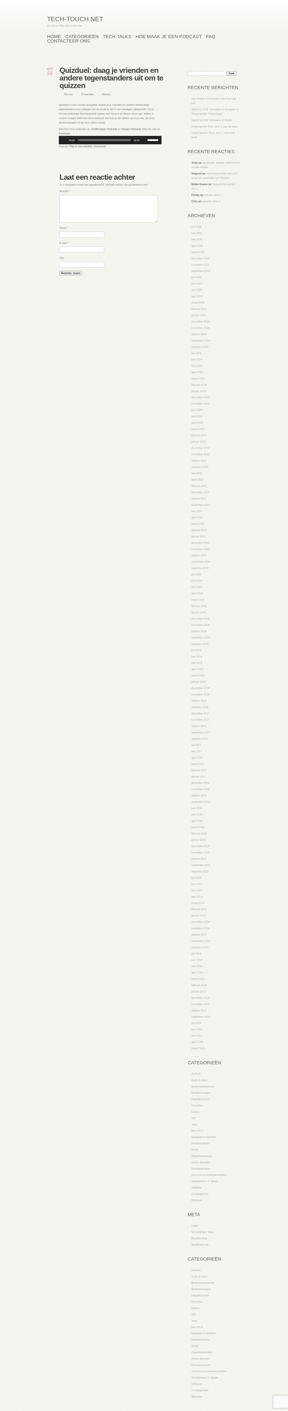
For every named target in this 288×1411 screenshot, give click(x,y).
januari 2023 (198, 441)
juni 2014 (196, 960)
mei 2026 (196, 239)
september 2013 (200, 1016)
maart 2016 (198, 827)
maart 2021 (198, 523)
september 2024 (200, 340)
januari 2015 (198, 915)
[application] (110, 140)
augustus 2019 (200, 644)
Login (194, 1225)
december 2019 (200, 618)
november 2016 (200, 789)
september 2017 (200, 732)
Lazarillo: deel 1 (211, 201)
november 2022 (200, 454)
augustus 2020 (200, 568)
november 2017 (200, 719)
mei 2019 (196, 662)
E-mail (64, 243)
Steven (68, 94)
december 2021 (200, 492)
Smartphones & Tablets (204, 1181)
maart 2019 (198, 675)
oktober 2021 (199, 498)
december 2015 (200, 846)
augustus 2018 (200, 707)
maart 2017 (198, 764)
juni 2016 (196, 808)
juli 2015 (196, 877)
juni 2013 (196, 1029)
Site (61, 258)
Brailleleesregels (201, 1092)
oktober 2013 (199, 1010)
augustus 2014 (200, 947)
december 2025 (200, 258)
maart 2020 (198, 599)
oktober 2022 (199, 460)
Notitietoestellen (200, 1143)
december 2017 (200, 713)
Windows (196, 1200)
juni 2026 (196, 233)
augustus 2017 (200, 738)
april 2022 (197, 479)
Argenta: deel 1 (212, 195)
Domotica (196, 1105)
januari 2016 (198, 839)
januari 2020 (198, 612)
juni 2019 (196, 656)
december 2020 (200, 542)
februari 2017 (199, 770)
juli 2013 (196, 1023)
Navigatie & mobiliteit (203, 1137)
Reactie (64, 191)
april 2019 (197, 669)
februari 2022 (199, 486)
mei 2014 (196, 966)
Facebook (64, 133)
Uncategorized (199, 1194)
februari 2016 (199, 833)
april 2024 (197, 372)
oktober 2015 (199, 858)
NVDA (195, 1149)
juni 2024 (196, 359)
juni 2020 (196, 580)
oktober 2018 (199, 700)
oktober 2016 (199, 795)
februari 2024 (199, 384)
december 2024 (200, 321)
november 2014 (200, 928)
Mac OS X (197, 1130)
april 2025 (197, 296)
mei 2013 (196, 1035)
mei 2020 (196, 587)
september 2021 (200, 504)
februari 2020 (199, 606)
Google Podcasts (131, 129)
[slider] (153, 139)
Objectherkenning (201, 1156)
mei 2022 (196, 473)
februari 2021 (199, 530)
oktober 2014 (199, 934)
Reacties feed (199, 1238)
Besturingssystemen (203, 1086)
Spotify (95, 129)
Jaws (194, 1124)
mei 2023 (196, 416)
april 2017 (197, 757)
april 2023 (197, 422)
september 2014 (200, 941)
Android (196, 1073)
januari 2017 (198, 776)
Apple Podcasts (108, 129)
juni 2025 (196, 283)
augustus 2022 (200, 467)
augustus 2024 (200, 346)
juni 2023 (196, 410)
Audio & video (199, 1080)
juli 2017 (196, 745)
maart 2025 (198, 302)
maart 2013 (198, 1048)
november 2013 (200, 1004)
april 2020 (197, 593)
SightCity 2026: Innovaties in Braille (211, 120)
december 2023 (200, 397)
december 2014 (200, 922)
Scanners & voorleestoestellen (208, 1175)
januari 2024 (198, 391)
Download (100, 146)
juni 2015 (196, 884)
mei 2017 (196, 751)
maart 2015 (198, 903)
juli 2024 (196, 353)
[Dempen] (144, 140)
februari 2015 (199, 909)
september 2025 (200, 271)
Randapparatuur (200, 1168)
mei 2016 (196, 814)
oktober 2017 (199, 726)
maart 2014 (198, 978)
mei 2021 (196, 511)
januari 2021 (198, 536)
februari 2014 (199, 985)
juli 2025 (196, 277)
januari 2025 (198, 315)
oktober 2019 (199, 631)
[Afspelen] (64, 140)
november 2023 (200, 403)
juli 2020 (196, 574)
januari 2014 (198, 991)
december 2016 (200, 783)
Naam (63, 227)
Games (106, 94)
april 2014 (197, 972)
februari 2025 (199, 309)
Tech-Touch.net (75, 19)
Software (196, 1187)
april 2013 (197, 1042)
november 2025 (200, 264)
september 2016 (200, 802)
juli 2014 (196, 953)
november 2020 (200, 549)
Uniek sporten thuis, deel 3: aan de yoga (214, 126)
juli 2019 (196, 650)
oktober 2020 (199, 555)
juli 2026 (196, 226)
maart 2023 (198, 429)
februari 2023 (199, 435)
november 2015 (200, 852)
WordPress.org (200, 1244)
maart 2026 (198, 252)
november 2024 (200, 328)
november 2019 (200, 625)
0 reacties (87, 94)
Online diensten (200, 1162)
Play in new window (80, 146)
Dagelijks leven (200, 1099)
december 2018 (200, 688)
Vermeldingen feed (202, 1232)
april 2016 (197, 820)
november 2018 (200, 694)
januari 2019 (198, 681)
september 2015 (200, 865)
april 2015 (197, 896)
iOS (193, 1118)
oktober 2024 (199, 334)
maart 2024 (198, 378)
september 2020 (200, 561)
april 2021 (197, 517)
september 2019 (200, 637)
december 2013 (200, 997)
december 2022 (200, 448)
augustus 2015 (200, 871)
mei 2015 (196, 890)
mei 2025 (196, 290)
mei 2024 (196, 365)
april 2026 (197, 245)
